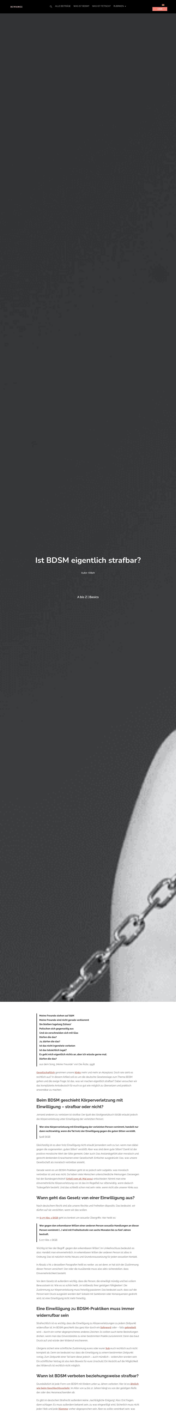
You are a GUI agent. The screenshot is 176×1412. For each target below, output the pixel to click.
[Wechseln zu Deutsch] (163, 4)
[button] (51, 7)
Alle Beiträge (63, 6)
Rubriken (119, 6)
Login (159, 9)
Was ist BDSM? (81, 6)
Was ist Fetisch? (101, 6)
